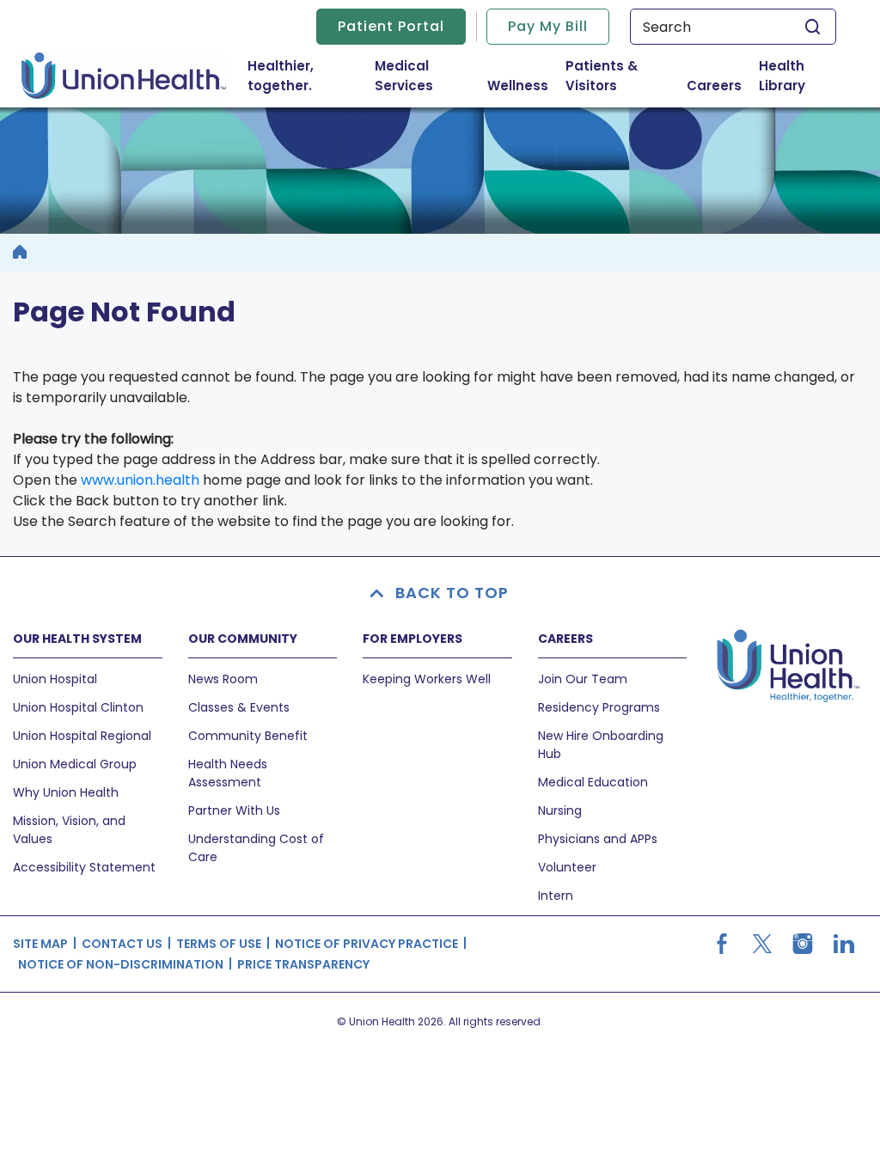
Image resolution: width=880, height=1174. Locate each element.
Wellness (517, 85)
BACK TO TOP (452, 592)
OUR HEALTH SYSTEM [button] (77, 638)
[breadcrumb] (20, 252)
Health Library (782, 76)
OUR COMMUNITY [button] (242, 638)
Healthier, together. (281, 76)
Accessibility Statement (84, 867)
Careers (714, 85)
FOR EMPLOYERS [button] (412, 638)
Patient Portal (391, 26)
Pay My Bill (548, 26)
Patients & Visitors (622, 76)
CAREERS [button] (565, 638)
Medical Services (427, 76)
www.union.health (140, 480)
